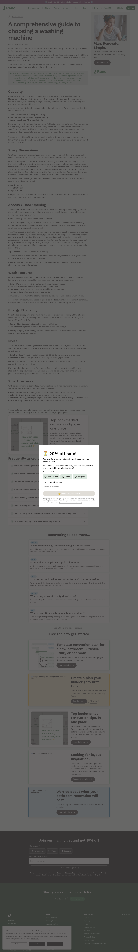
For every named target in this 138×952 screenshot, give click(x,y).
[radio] (51, 476)
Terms (72, 498)
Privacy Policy (82, 498)
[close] (94, 449)
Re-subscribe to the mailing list (70, 503)
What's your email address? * (53, 482)
